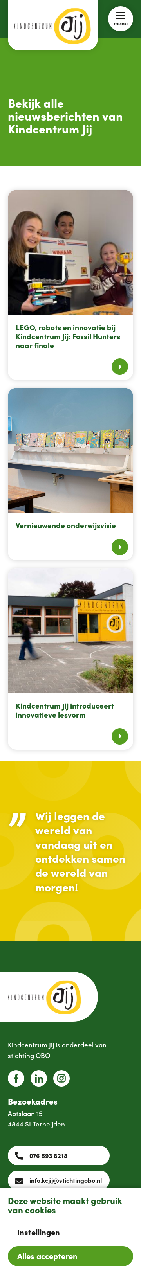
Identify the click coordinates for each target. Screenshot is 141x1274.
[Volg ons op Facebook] (16, 1078)
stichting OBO (29, 1055)
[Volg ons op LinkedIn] (39, 1078)
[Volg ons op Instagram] (61, 1078)
